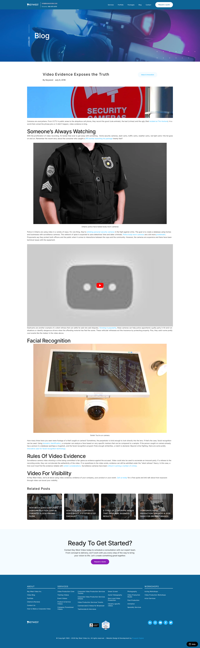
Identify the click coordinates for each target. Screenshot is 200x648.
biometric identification (52, 443)
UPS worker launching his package (98, 138)
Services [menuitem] (111, 5)
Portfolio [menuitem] (120, 5)
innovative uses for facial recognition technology (46, 449)
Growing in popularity (107, 328)
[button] (147, 74)
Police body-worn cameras (133, 234)
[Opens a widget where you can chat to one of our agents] (192, 644)
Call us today (122, 478)
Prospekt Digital (138, 638)
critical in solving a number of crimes (122, 466)
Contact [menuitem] (148, 5)
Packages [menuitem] (131, 5)
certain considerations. (72, 466)
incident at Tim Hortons (158, 121)
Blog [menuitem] (140, 5)
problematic (161, 234)
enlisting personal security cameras (100, 232)
